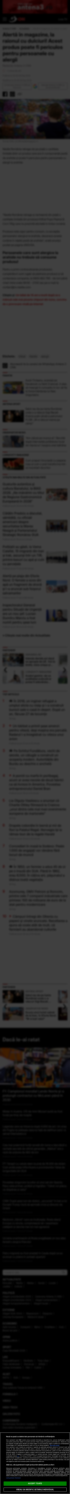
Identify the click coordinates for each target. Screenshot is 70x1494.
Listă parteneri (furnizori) (13, 1478)
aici (18, 1456)
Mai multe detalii (54, 1445)
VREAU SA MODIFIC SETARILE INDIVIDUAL (35, 1489)
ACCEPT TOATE (35, 1483)
